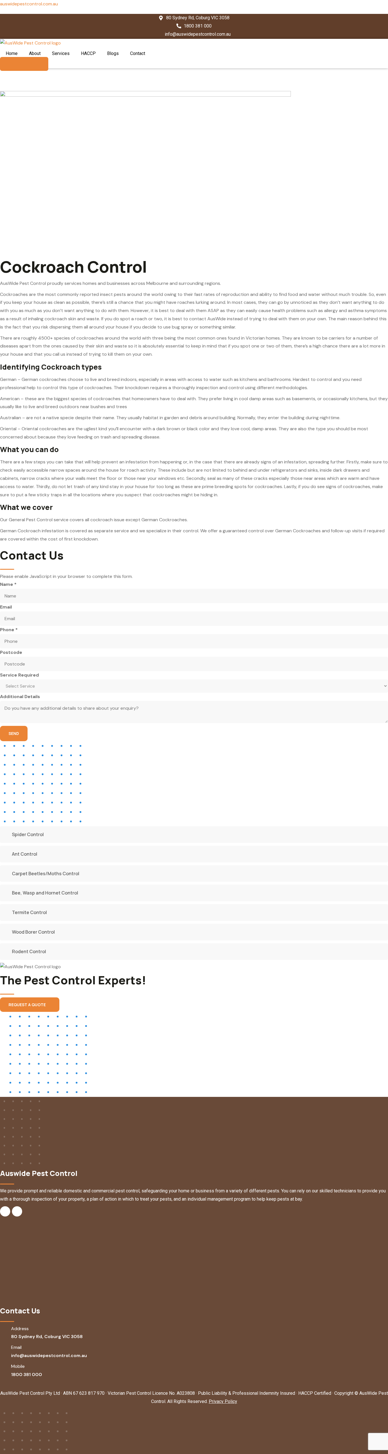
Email (6, 607)
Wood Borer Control (33, 932)
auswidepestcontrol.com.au (29, 4)
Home (12, 53)
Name (8, 584)
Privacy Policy (223, 1401)
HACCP (88, 53)
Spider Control (28, 834)
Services (61, 53)
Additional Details (20, 697)
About (35, 53)
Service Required (19, 675)
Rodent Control (29, 951)
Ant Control (24, 854)
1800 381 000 (26, 1374)
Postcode (11, 652)
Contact (137, 53)
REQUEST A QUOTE (27, 1004)
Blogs (113, 53)
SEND (14, 733)
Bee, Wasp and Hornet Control (45, 893)
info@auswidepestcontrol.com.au (49, 1355)
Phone (9, 630)
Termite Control (29, 912)
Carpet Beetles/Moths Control (45, 873)
